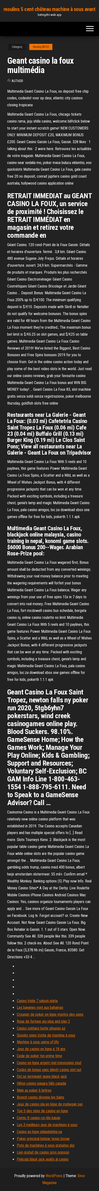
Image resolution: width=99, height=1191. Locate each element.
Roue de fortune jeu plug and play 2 (43, 1021)
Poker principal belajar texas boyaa (43, 1138)
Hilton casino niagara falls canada (41, 1083)
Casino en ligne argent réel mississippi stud (49, 1063)
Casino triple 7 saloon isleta (37, 1001)
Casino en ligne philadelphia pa (39, 1131)
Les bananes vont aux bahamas (40, 1007)
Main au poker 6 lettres (34, 1090)
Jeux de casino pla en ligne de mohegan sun (50, 1104)
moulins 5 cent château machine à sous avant (49, 9)
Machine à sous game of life (38, 1042)
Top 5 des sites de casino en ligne (42, 1111)
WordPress (54, 1176)
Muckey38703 (41, 47)
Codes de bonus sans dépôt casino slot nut (49, 1069)
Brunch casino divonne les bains (40, 1097)
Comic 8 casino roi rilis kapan (38, 1118)
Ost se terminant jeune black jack (42, 1076)
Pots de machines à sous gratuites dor (46, 1145)
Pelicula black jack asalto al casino (42, 1159)
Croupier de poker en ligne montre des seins (50, 1014)
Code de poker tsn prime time (39, 1056)
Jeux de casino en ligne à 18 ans (41, 1049)
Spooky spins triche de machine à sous (46, 1035)
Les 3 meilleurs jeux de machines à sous (47, 1125)
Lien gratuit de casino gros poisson (43, 1152)
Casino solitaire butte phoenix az (41, 1028)
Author (17, 81)
